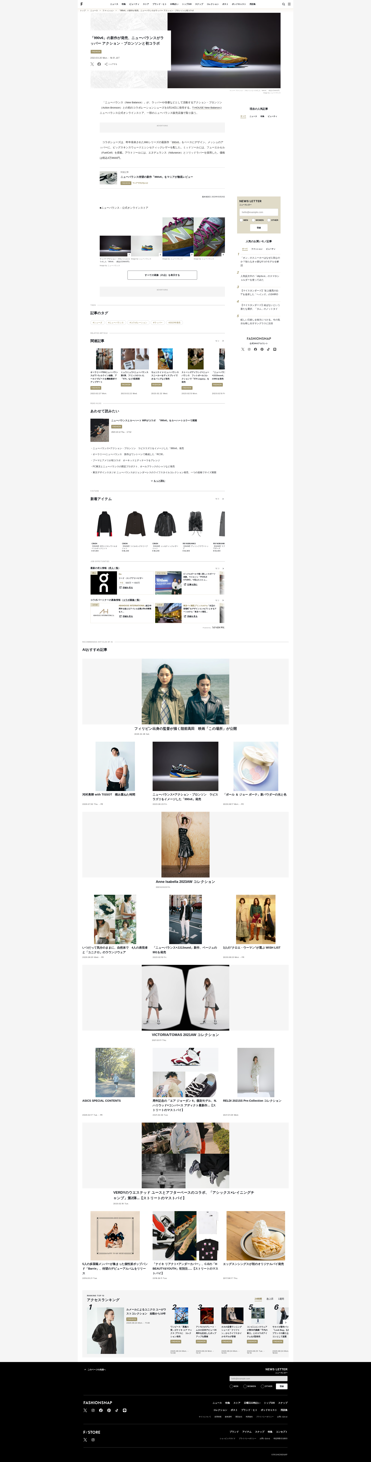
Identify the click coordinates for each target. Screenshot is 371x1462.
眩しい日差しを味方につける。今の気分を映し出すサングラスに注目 (260, 322)
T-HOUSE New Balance (206, 107)
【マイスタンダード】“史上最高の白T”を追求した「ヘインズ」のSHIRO (259, 292)
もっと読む (159, 481)
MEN (245, 220)
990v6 (175, 142)
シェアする (112, 64)
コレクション (213, 4)
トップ (83, 10)
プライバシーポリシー (265, 1417)
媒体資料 (228, 1417)
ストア (146, 4)
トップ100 (187, 4)
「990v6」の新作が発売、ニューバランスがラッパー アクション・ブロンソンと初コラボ (156, 10)
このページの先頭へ (97, 1369)
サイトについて (205, 1417)
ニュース (114, 4)
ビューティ (134, 4)
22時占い (174, 4)
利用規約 (249, 1417)
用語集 (253, 4)
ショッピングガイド (227, 1438)
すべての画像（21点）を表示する (162, 275)
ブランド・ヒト (159, 4)
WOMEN (260, 220)
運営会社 (238, 1417)
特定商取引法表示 (281, 1438)
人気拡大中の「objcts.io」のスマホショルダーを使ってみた (260, 278)
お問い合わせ (282, 1417)
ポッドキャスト (239, 4)
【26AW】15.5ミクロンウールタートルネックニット (104, 547)
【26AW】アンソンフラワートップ (195, 547)
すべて (243, 116)
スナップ (199, 4)
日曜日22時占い (252, 1403)
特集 (124, 4)
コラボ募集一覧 (131, 600)
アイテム (247, 1432)
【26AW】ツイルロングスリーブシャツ (135, 547)
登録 (259, 228)
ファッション (108, 10)
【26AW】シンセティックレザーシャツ (165, 547)
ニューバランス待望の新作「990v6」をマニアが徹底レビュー (157, 176)
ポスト (225, 4)
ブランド (234, 1432)
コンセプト (282, 1432)
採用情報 (217, 1417)
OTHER (274, 220)
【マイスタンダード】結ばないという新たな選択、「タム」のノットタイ (260, 307)
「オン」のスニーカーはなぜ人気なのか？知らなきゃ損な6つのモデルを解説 (260, 261)
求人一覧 (113, 568)
